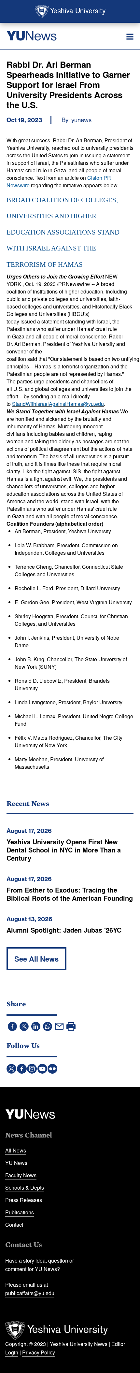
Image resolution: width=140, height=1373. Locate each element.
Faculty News (20, 1175)
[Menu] (129, 36)
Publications (19, 1212)
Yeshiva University (70, 11)
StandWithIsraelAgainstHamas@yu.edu (58, 404)
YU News (16, 1162)
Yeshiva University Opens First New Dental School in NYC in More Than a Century (64, 850)
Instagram (32, 1069)
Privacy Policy (38, 1352)
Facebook (22, 1069)
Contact (14, 1224)
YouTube (42, 1069)
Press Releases (23, 1200)
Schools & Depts (24, 1187)
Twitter (11, 1069)
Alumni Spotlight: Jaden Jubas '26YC (64, 930)
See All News (36, 958)
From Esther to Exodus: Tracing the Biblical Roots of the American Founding (70, 894)
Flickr (52, 1069)
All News (15, 1150)
